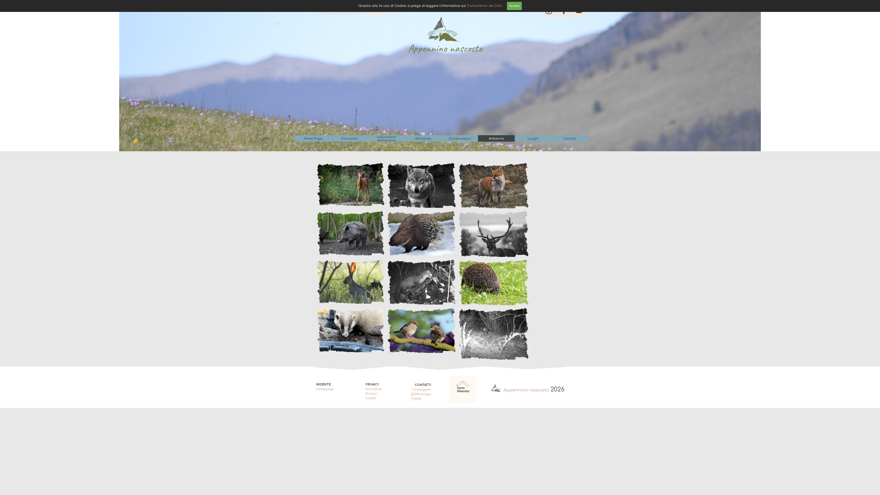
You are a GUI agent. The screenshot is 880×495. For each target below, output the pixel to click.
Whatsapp (423, 394)
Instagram (423, 389)
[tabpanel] (328, 389)
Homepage (325, 389)
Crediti (371, 398)
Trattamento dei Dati (484, 6)
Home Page (313, 138)
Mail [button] (418, 398)
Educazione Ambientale (386, 138)
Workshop (423, 138)
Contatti (569, 138)
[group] (463, 389)
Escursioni (349, 138)
